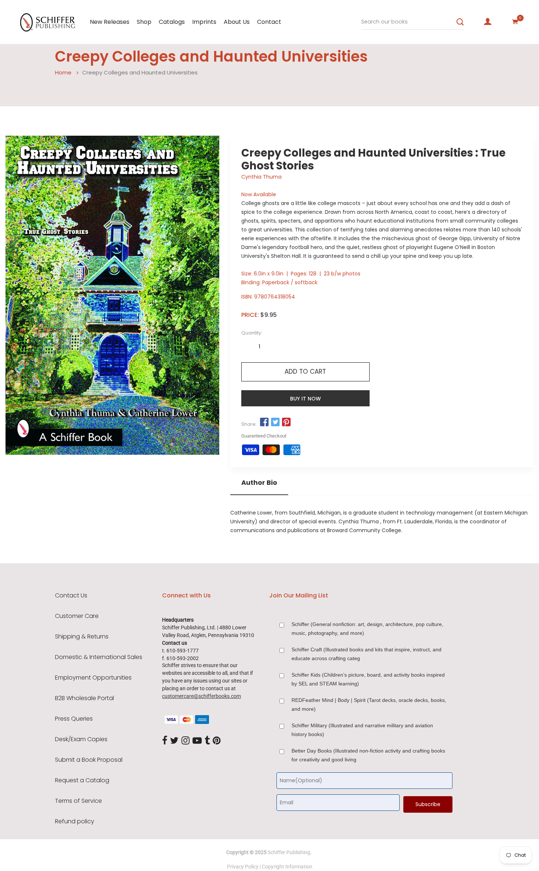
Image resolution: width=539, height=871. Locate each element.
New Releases (109, 22)
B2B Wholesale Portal (84, 698)
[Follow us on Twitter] (275, 422)
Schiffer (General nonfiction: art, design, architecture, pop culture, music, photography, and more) (367, 628)
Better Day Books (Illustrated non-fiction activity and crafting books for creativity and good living (368, 755)
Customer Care (77, 616)
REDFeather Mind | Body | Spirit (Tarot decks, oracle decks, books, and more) (369, 704)
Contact (269, 22)
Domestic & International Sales (98, 657)
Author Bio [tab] (259, 482)
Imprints (204, 22)
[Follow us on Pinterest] (286, 422)
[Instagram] (186, 740)
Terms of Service (78, 801)
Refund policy (74, 821)
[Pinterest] (217, 740)
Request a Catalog (82, 780)
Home (63, 72)
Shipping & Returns (82, 637)
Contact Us (71, 596)
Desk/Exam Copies (81, 739)
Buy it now (305, 398)
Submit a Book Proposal (88, 760)
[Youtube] (197, 740)
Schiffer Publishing (289, 852)
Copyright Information (287, 867)
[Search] (460, 22)
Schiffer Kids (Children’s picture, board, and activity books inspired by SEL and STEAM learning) (368, 679)
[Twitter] (174, 740)
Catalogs (172, 22)
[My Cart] (515, 22)
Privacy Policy (242, 867)
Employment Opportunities (93, 678)
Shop (144, 22)
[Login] (487, 22)
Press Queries (74, 719)
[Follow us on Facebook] (264, 422)
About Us (237, 22)
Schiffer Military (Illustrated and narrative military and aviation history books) (362, 729)
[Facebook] (164, 740)
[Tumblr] (207, 740)
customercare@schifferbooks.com (201, 696)
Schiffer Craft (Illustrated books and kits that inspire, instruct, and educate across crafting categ (366, 654)
